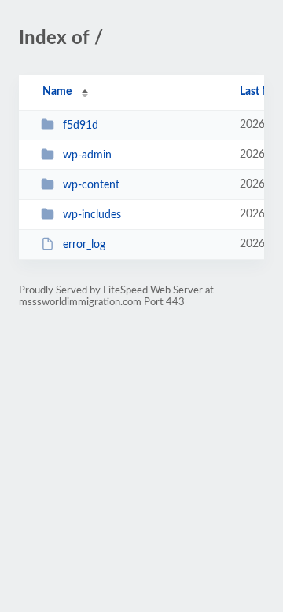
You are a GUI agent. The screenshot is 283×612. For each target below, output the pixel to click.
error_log (84, 244)
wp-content (91, 185)
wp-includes (92, 214)
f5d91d (80, 125)
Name (57, 91)
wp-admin (87, 155)
